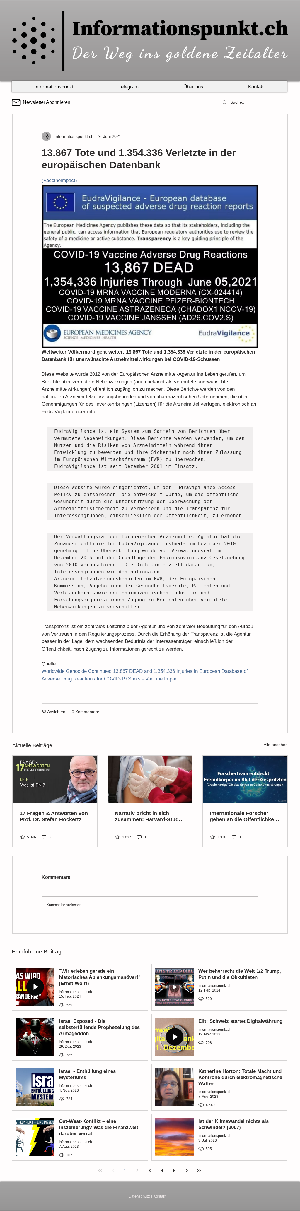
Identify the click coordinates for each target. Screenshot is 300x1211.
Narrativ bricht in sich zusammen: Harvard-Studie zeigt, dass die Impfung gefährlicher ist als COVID (149, 816)
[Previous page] (113, 1170)
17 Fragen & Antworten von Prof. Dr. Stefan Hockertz (54, 816)
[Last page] (199, 1170)
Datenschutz (139, 1196)
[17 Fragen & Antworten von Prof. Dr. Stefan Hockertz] (55, 779)
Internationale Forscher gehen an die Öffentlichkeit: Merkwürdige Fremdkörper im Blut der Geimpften (244, 816)
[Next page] (186, 1170)
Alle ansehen (276, 744)
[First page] (100, 1170)
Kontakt (159, 1196)
